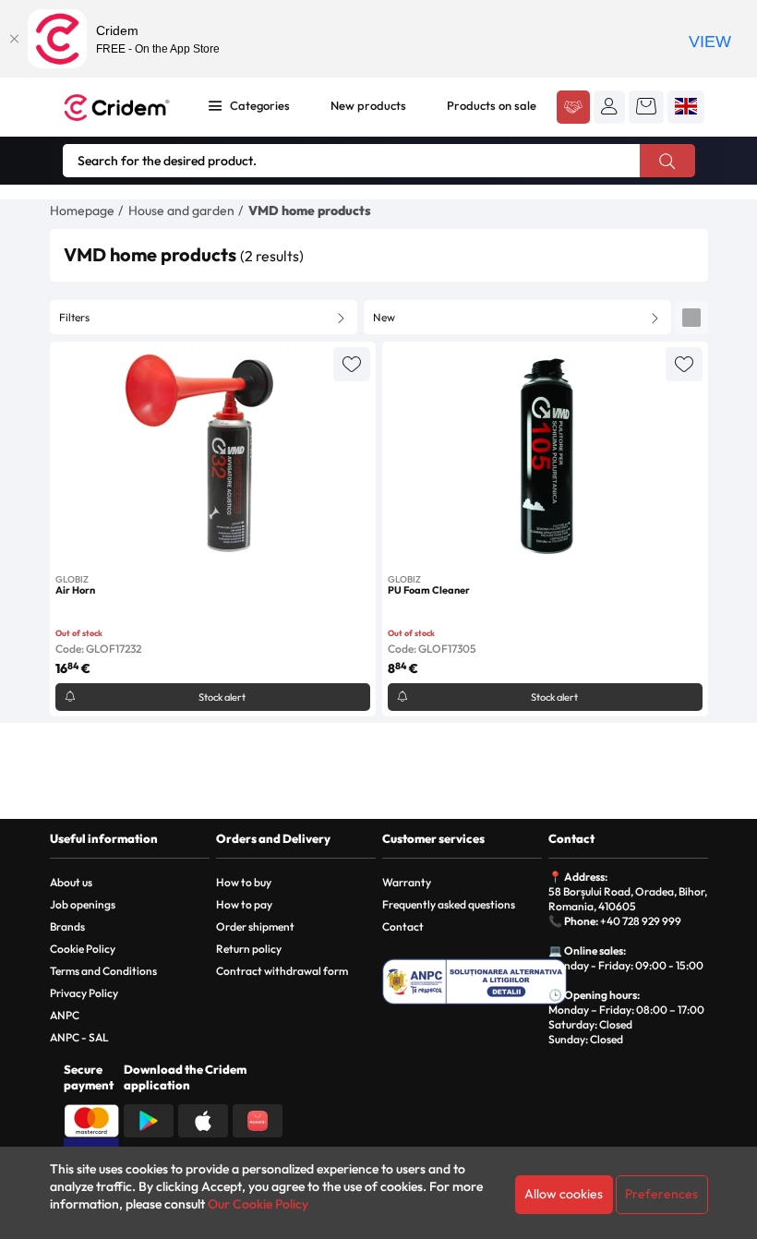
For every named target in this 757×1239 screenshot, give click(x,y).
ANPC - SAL (79, 1037)
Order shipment (255, 926)
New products (368, 105)
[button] (609, 106)
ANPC (64, 1015)
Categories (260, 105)
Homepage (82, 210)
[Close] (13, 38)
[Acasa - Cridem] (119, 107)
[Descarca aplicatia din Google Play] (149, 1119)
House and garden (181, 210)
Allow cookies (563, 1193)
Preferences (661, 1193)
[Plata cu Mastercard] (91, 1119)
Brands (67, 926)
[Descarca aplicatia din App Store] (203, 1119)
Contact (403, 926)
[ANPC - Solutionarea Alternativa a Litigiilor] (474, 981)
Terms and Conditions (103, 971)
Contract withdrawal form (282, 971)
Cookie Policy (82, 949)
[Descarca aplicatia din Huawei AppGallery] (257, 1119)
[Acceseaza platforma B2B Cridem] (573, 108)
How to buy (243, 882)
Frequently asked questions (448, 904)
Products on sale (491, 105)
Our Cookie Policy (258, 1204)
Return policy (249, 949)
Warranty (406, 882)
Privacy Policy (84, 993)
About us (71, 882)
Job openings (82, 904)
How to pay (244, 904)
